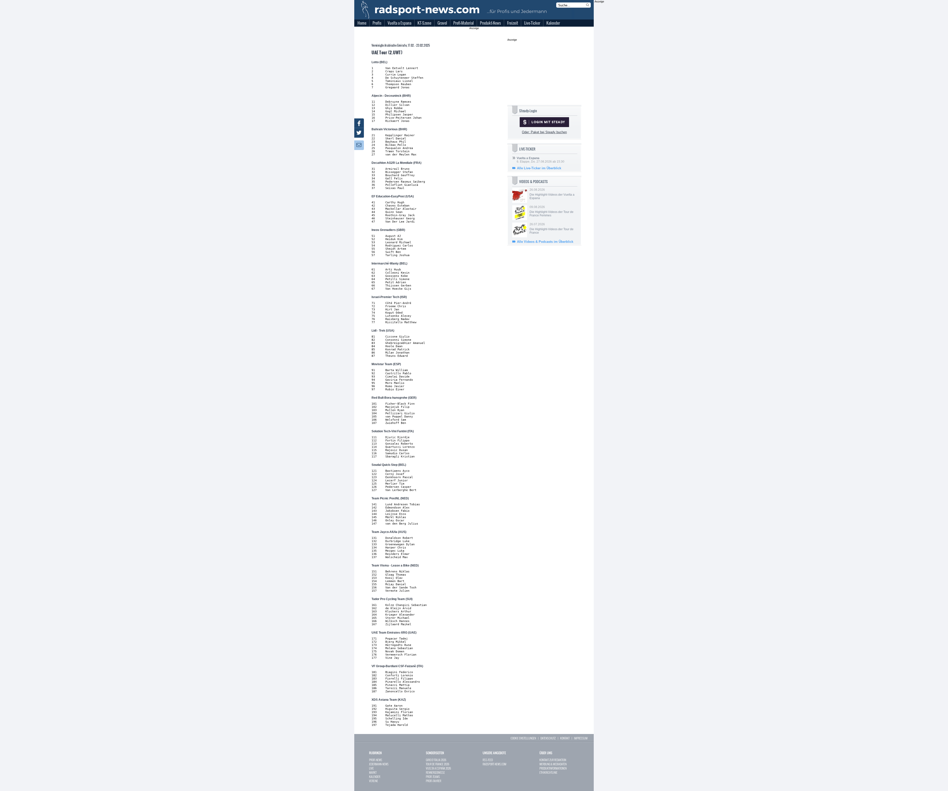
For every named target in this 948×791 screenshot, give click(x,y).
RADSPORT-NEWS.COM (494, 764)
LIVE (371, 768)
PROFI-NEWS (375, 760)
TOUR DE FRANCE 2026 (437, 764)
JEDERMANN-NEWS (379, 764)
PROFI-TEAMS (433, 776)
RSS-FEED (488, 760)
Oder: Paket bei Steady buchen (544, 132)
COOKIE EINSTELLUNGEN (523, 738)
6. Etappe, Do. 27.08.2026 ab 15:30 (540, 159)
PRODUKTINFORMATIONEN (553, 768)
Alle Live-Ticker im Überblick (539, 168)
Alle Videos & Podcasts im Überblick (545, 242)
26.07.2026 (551, 228)
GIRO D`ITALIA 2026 (436, 760)
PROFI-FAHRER (433, 781)
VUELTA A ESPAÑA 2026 (438, 768)
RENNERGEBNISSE (435, 772)
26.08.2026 (552, 194)
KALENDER (374, 776)
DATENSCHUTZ (548, 738)
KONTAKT (565, 738)
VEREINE (373, 781)
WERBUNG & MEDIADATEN (553, 764)
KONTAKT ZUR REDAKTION (552, 760)
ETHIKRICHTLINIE (548, 772)
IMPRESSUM (581, 738)
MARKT (372, 772)
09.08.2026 (551, 211)
